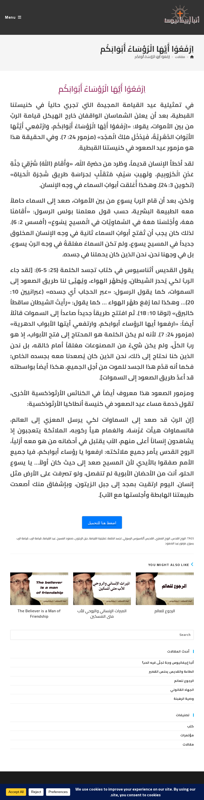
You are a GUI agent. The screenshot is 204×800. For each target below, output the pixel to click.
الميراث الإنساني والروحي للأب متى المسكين (102, 613)
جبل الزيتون (81, 538)
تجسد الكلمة (114, 538)
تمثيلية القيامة (97, 538)
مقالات (188, 744)
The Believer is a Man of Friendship (39, 613)
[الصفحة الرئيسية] (192, 57)
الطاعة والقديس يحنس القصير (171, 671)
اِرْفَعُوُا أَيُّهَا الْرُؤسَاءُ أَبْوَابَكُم (152, 57)
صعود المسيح (65, 538)
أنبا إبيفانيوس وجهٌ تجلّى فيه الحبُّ (168, 662)
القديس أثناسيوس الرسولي (138, 538)
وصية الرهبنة (184, 699)
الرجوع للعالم (164, 610)
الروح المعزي (162, 538)
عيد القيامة (49, 538)
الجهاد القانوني (182, 690)
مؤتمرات (187, 735)
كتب (190, 726)
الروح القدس (178, 538)
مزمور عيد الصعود (175, 543)
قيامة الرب (36, 538)
